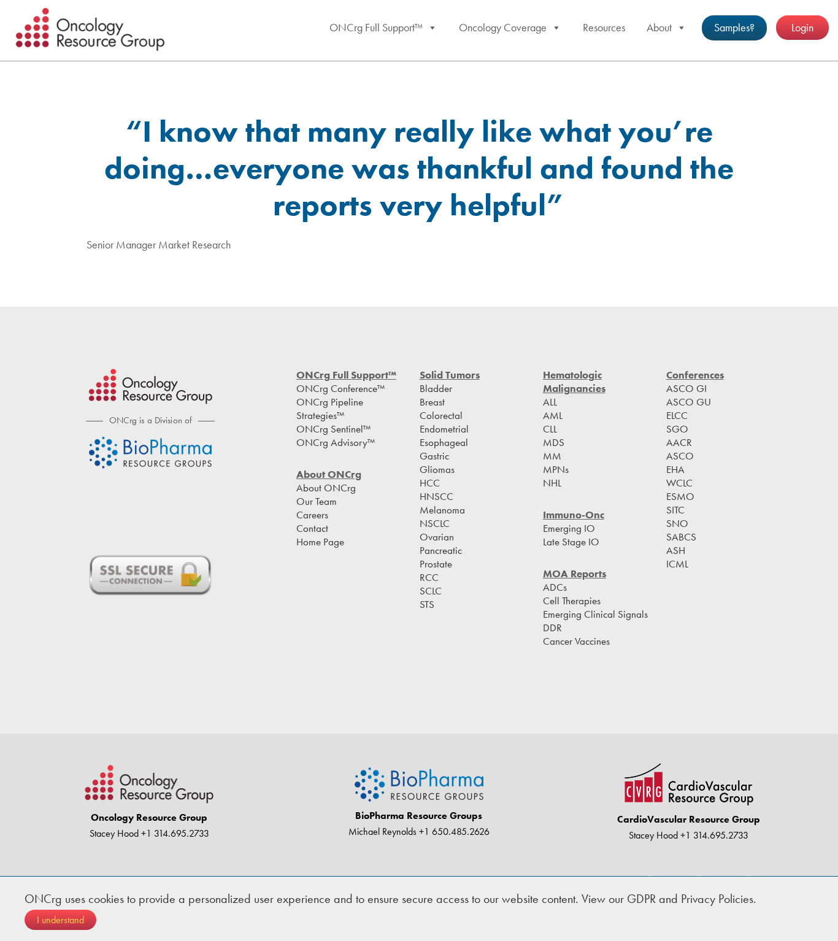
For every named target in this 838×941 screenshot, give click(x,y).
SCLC (431, 590)
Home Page (320, 541)
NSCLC (435, 523)
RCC (429, 577)
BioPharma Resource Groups (418, 815)
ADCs (555, 587)
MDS (553, 442)
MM (552, 456)
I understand (60, 919)
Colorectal (441, 415)
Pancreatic (441, 550)
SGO (677, 429)
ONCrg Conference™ (340, 388)
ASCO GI (686, 388)
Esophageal (444, 442)
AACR (679, 442)
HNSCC (436, 496)
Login (802, 27)
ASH (675, 550)
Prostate (436, 563)
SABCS (681, 536)
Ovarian (437, 536)
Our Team (316, 501)
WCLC (679, 483)
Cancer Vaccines (576, 641)
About (659, 27)
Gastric (434, 456)
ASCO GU (688, 402)
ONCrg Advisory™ (335, 442)
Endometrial (444, 429)
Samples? (734, 27)
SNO (677, 523)
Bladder (436, 388)
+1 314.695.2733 (174, 833)
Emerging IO (569, 528)
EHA (675, 469)
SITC (675, 510)
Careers (312, 514)
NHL (552, 483)
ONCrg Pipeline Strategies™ (329, 408)
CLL (550, 429)
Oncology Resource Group (92, 29)
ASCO (680, 456)
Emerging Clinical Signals (595, 614)
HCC (430, 483)
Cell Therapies (572, 600)
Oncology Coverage (503, 27)
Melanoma (442, 510)
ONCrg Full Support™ (376, 27)
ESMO (680, 496)
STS (427, 604)
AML (553, 415)
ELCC (677, 415)
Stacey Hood (114, 833)
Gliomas (437, 469)
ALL (550, 402)
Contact (312, 528)
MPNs (556, 469)
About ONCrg (326, 487)
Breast (432, 402)
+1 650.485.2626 (453, 831)
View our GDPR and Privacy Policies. (669, 899)
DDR (552, 627)
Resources (604, 27)
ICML (677, 563)
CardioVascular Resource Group (688, 819)
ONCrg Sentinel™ (333, 429)
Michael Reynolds (382, 831)
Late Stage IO (571, 541)
